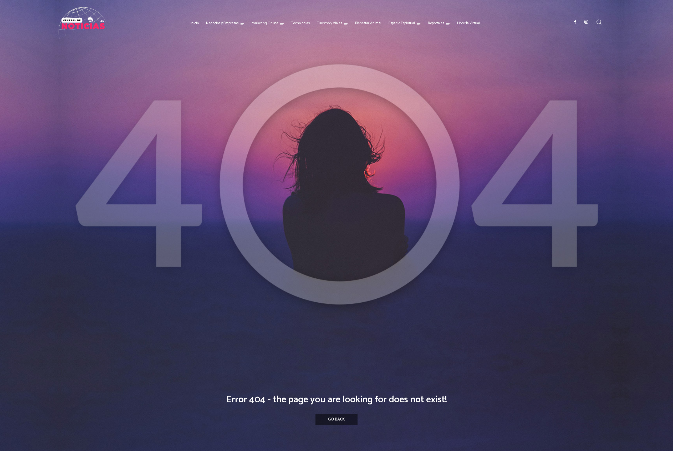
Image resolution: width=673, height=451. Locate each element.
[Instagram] (586, 22)
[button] (599, 22)
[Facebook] (575, 22)
